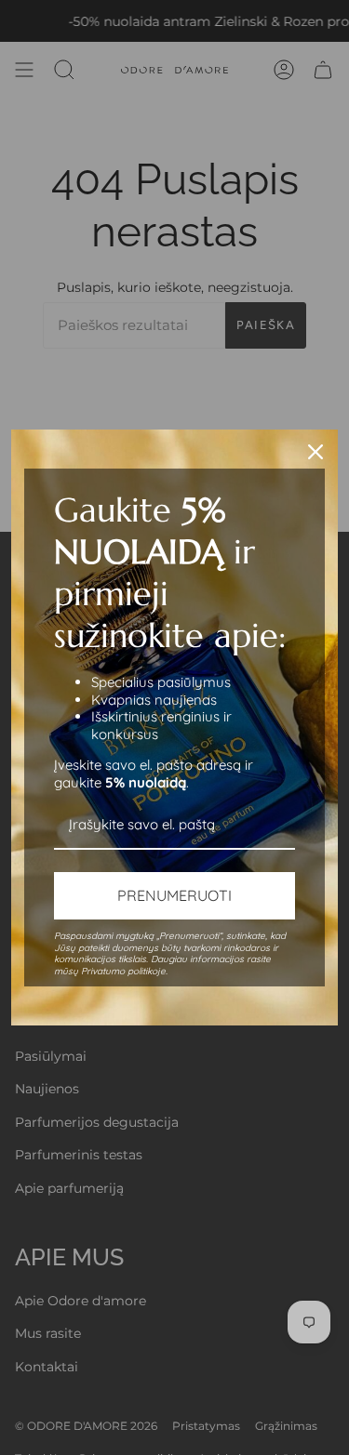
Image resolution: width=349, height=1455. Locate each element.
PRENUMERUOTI (174, 895)
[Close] (315, 452)
